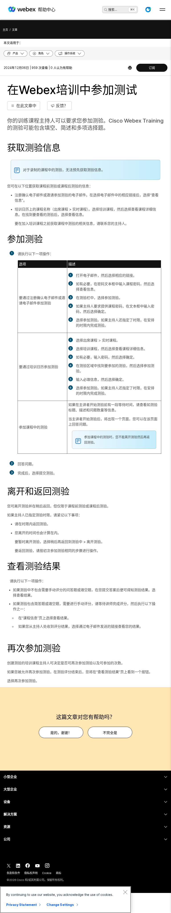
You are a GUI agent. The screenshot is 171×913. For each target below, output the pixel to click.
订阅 (152, 68)
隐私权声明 (30, 873)
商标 (58, 873)
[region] (65, 899)
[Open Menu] (162, 9)
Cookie (46, 873)
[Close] (125, 892)
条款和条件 (13, 873)
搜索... (112, 9)
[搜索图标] (105, 9)
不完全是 (110, 732)
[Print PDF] (129, 68)
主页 (5, 29)
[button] (148, 9)
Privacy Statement (21, 905)
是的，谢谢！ (61, 732)
